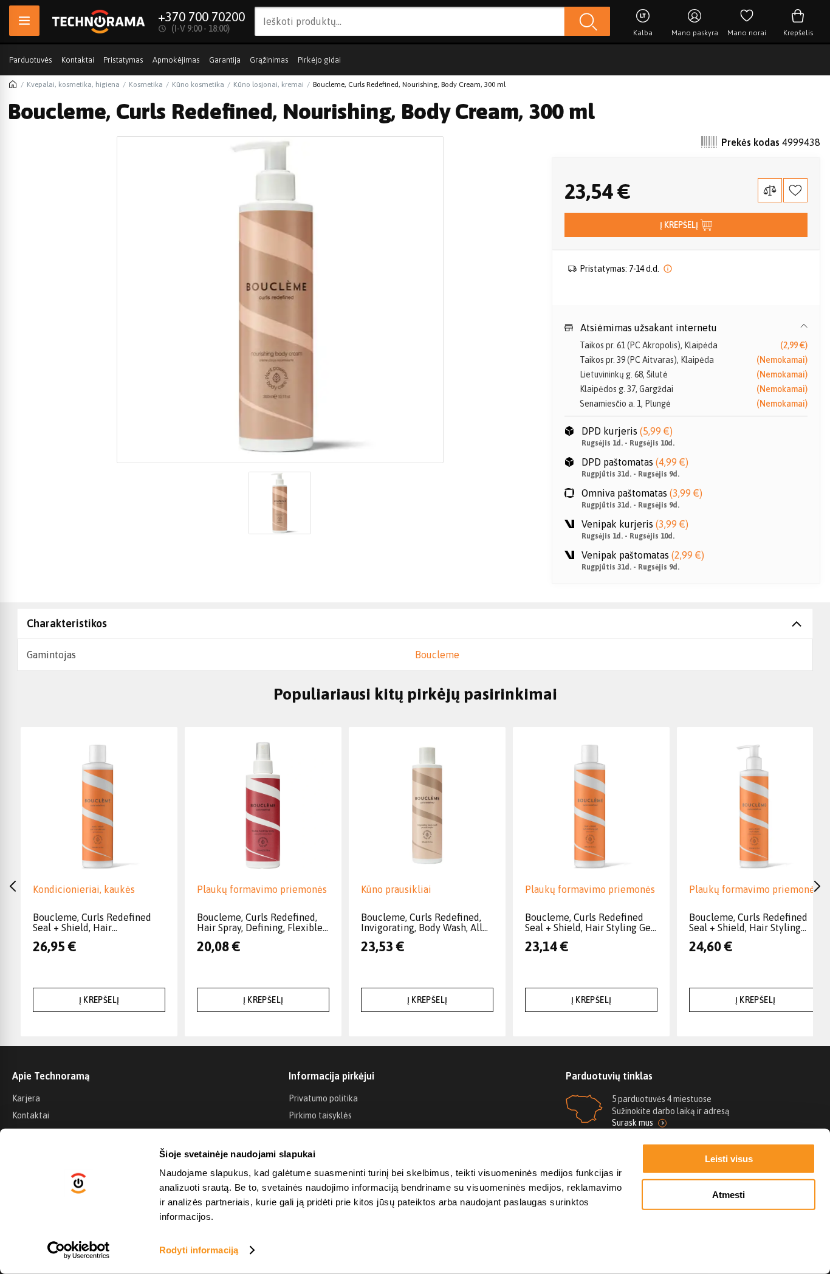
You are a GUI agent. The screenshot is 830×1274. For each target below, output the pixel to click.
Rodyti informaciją (198, 1250)
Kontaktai (77, 59)
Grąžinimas (269, 59)
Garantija (225, 59)
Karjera (26, 1098)
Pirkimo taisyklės (320, 1115)
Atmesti (728, 1194)
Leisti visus (729, 1159)
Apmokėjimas (176, 59)
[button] (686, 327)
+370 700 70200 (201, 16)
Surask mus (632, 1123)
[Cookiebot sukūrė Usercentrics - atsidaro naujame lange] (79, 1250)
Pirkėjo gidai (319, 59)
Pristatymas (123, 59)
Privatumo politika (323, 1098)
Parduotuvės (30, 59)
